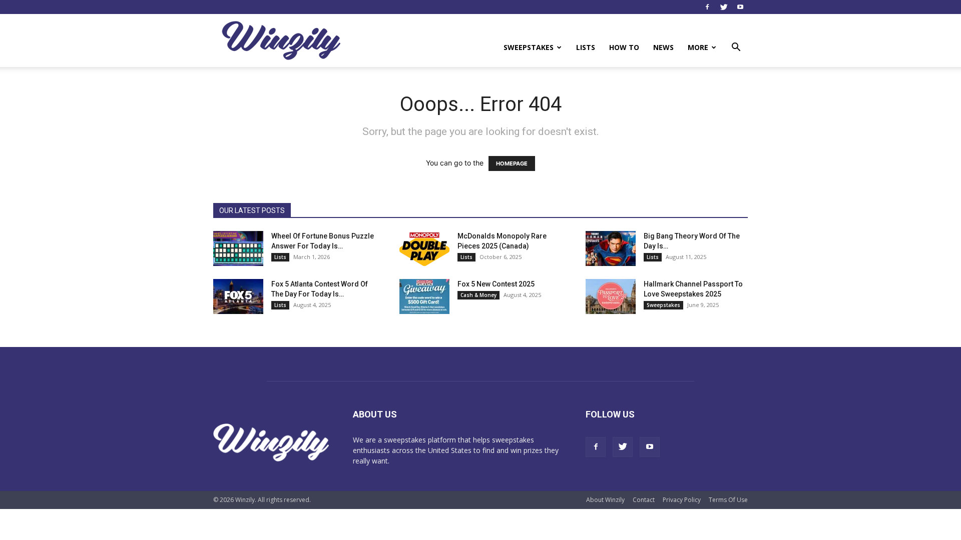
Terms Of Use (728, 500)
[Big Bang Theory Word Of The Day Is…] (611, 248)
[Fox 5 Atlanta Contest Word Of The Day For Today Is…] (238, 296)
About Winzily (605, 500)
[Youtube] (740, 7)
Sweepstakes (529, 47)
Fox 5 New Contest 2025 (496, 284)
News (663, 47)
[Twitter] (723, 7)
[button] (736, 48)
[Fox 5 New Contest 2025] (424, 296)
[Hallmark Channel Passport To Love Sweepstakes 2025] (611, 296)
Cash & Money (478, 295)
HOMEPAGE (512, 163)
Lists (585, 47)
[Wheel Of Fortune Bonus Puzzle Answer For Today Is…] (238, 248)
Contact (644, 500)
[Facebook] (707, 7)
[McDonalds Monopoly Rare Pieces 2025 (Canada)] (424, 248)
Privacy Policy (682, 500)
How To (624, 47)
